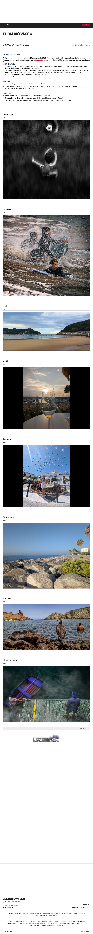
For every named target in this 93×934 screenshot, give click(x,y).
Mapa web (82, 913)
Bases (88, 45)
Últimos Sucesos (11, 921)
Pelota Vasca (83, 921)
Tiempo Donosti (71, 923)
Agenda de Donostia (11, 923)
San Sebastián (32, 923)
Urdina (6, 306)
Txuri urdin (8, 439)
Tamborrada (79, 923)
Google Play (86, 907)
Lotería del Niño (60, 925)
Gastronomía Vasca (20, 921)
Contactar (10, 913)
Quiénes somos (17, 913)
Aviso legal (25, 913)
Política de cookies (53, 915)
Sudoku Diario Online (47, 921)
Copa (5, 361)
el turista (7, 598)
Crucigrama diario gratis (52, 923)
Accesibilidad (33, 913)
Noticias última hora (31, 921)
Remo (39, 921)
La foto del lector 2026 (16, 44)
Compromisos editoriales (41, 915)
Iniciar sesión (84, 34)
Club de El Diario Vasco (34, 925)
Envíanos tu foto (78, 45)
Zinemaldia (56, 921)
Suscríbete (86, 25)
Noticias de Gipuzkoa (74, 921)
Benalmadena (9, 517)
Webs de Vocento (85, 931)
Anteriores (84, 728)
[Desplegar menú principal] (89, 34)
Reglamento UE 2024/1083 (43, 913)
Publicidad (75, 913)
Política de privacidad (67, 913)
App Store (75, 907)
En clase (7, 209)
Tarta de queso (63, 921)
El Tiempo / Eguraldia (23, 923)
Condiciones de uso (55, 913)
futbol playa (8, 114)
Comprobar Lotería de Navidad (48, 925)
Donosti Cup (63, 923)
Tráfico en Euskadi (41, 923)
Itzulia (85, 923)
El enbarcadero (10, 660)
